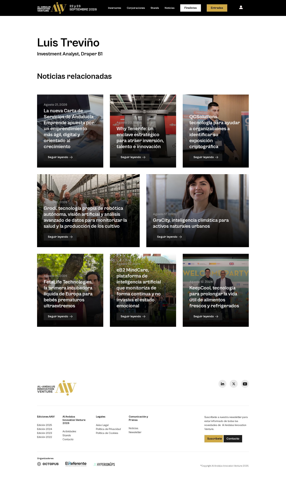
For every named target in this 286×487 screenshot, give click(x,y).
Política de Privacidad (108, 429)
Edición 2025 (44, 425)
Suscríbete (214, 438)
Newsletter (135, 432)
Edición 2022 (44, 437)
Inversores (114, 7)
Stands (155, 7)
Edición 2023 (44, 433)
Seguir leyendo (58, 157)
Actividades (69, 431)
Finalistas (190, 8)
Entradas (217, 8)
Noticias (169, 7)
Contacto (68, 439)
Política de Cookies (107, 433)
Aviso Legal (102, 425)
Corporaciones (136, 7)
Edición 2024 (44, 429)
